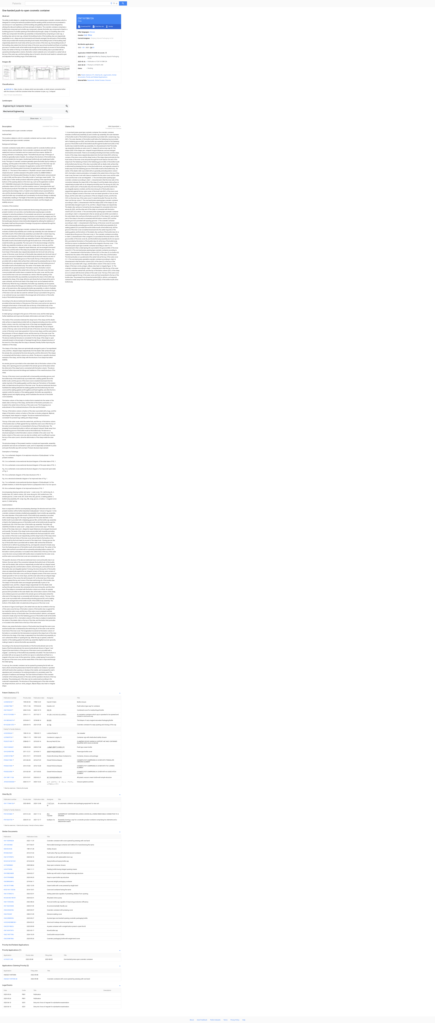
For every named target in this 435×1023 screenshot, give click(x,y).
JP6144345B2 (8, 845)
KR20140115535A (9, 889)
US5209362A (8, 733)
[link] (36, 90)
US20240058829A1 (10, 922)
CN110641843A (9, 906)
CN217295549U (9, 902)
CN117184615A (9, 803)
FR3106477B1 (8, 820)
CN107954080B (9, 877)
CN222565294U (9, 910)
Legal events (107, 75)
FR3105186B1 (8, 814)
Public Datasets (215, 1020)
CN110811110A (9, 777)
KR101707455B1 (9, 714)
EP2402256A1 (8, 853)
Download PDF (86, 26)
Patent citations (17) (87, 75)
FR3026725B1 (8, 766)
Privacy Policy (235, 1020)
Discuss (108, 80)
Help (243, 1020)
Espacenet (90, 80)
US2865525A (8, 702)
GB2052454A (8, 849)
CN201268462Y (9, 747)
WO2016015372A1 (10, 861)
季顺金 (90, 35)
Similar (110, 26)
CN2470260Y (8, 914)
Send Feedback (202, 1020)
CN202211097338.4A (10, 979)
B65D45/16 (9, 89)
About (192, 1020)
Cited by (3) (98, 75)
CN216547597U (9, 930)
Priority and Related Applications (96, 77)
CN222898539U (9, 918)
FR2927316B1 (8, 741)
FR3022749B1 (8, 760)
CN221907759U (9, 934)
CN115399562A (9, 841)
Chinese (92, 32)
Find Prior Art (99, 26)
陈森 (85, 35)
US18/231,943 (8, 959)
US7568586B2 (8, 865)
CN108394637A (9, 720)
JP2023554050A (9, 782)
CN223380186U (9, 938)
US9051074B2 (8, 756)
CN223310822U (9, 926)
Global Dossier (100, 80)
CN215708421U (9, 894)
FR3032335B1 (8, 771)
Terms (225, 1020)
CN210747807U (9, 857)
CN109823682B (9, 873)
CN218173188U (9, 885)
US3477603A (8, 869)
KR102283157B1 (9, 725)
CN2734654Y (8, 710)
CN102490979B (9, 751)
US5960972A (8, 737)
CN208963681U (9, 881)
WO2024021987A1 (10, 898)
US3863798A (8, 706)
